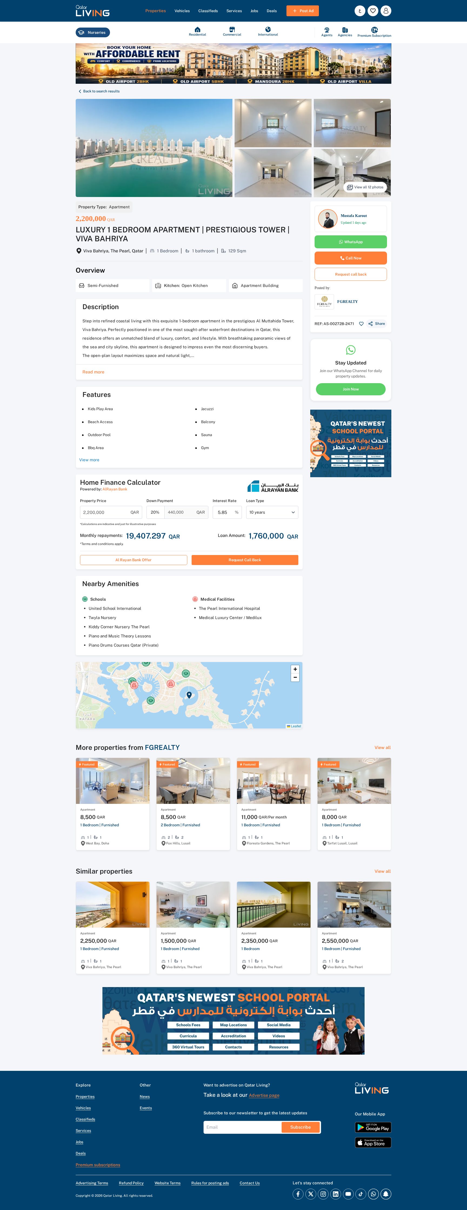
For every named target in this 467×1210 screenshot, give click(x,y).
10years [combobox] (257, 512)
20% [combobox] (155, 512)
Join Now (351, 389)
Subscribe (300, 1127)
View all (383, 747)
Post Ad (306, 11)
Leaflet (295, 726)
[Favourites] (373, 10)
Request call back (245, 560)
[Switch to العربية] (360, 10)
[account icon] (386, 10)
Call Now (354, 258)
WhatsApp (353, 242)
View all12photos (368, 187)
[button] (93, 10)
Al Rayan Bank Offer (133, 560)
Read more (93, 372)
